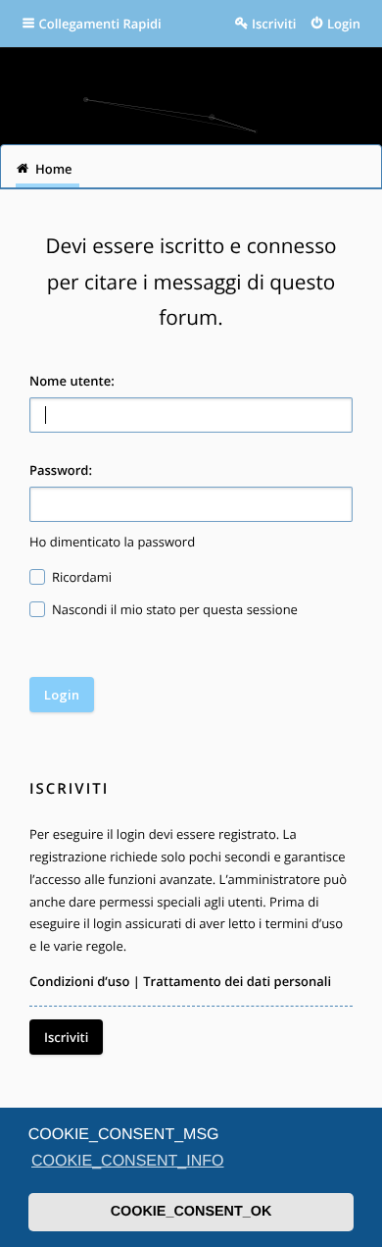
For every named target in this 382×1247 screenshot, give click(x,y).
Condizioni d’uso (79, 981)
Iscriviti (66, 1037)
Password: (60, 470)
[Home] (191, 89)
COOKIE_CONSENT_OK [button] (191, 1212)
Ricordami (81, 577)
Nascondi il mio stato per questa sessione (173, 609)
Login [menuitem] (343, 23)
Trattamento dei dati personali (237, 981)
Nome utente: (72, 381)
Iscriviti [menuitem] (274, 23)
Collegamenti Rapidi (100, 23)
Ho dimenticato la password (112, 541)
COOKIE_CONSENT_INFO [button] (127, 1161)
